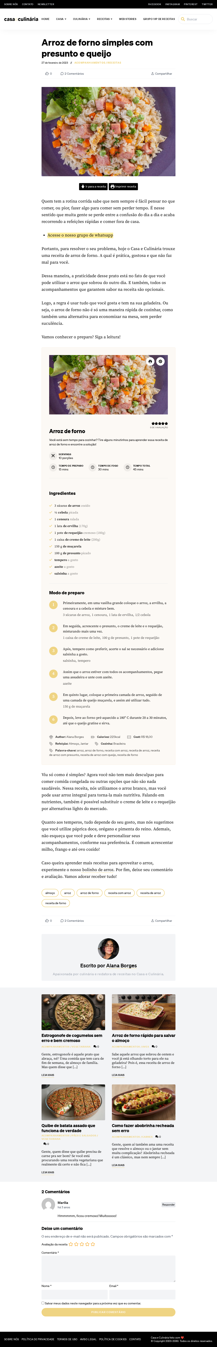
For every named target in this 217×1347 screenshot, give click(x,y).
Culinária (80, 19)
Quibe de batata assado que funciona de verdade (68, 1128)
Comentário (50, 1253)
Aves (145, 1046)
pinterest (191, 4)
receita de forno (55, 903)
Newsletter (46, 4)
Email (113, 1286)
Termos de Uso (67, 1339)
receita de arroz (150, 893)
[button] (160, 361)
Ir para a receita (95, 186)
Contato (27, 4)
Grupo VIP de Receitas (159, 19)
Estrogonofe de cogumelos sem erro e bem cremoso (72, 1038)
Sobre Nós (11, 4)
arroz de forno (89, 893)
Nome (46, 1286)
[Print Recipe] (150, 361)
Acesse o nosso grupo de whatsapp (80, 235)
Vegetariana (81, 1046)
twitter (207, 4)
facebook (154, 4)
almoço (50, 893)
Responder (168, 1204)
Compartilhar (163, 74)
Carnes (147, 1137)
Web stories (127, 19)
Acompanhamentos (89, 62)
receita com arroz (119, 893)
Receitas (103, 19)
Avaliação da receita (54, 1244)
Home (45, 19)
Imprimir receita (125, 186)
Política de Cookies (113, 1339)
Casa (60, 19)
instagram (172, 4)
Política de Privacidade (38, 1339)
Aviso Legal (88, 1339)
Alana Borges (121, 965)
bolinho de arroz (97, 870)
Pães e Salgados (84, 1135)
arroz (67, 893)
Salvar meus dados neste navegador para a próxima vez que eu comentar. (93, 1303)
